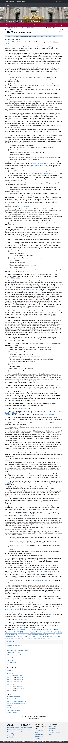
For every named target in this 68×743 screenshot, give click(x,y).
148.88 (60, 481)
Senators (23, 732)
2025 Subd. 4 (9, 677)
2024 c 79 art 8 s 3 (21, 683)
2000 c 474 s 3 (26, 634)
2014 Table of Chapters (13, 652)
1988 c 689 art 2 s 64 (33, 629)
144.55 (27, 286)
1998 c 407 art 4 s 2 (35, 633)
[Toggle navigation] (7, 5)
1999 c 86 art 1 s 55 (49, 633)
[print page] (61, 25)
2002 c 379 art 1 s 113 (20, 636)
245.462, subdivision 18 (24, 206)
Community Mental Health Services (16, 701)
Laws (13, 24)
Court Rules (22, 24)
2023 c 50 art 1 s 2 (21, 688)
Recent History (11, 673)
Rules (17, 24)
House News (52, 726)
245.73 (7, 413)
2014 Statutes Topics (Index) (14, 654)
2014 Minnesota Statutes (11, 27)
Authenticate (54, 32)
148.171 (55, 458)
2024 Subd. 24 (10, 684)
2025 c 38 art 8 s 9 (20, 677)
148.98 (9, 483)
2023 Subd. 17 (10, 690)
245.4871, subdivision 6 (38, 165)
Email (36, 732)
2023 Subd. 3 (9, 686)
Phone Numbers (39, 734)
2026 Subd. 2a (10, 675)
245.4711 (8, 73)
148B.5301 (40, 500)
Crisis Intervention (12, 708)
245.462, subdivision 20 (39, 163)
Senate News (52, 728)
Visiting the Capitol (12, 732)
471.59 (42, 276)
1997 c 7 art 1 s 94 (23, 633)
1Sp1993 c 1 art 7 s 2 (53, 631)
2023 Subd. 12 (10, 688)
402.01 (13, 278)
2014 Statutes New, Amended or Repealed (18, 650)
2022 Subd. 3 (9, 692)
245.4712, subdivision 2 (32, 289)
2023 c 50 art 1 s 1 (20, 686)
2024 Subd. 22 (10, 683)
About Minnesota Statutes (14, 648)
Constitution (30, 24)
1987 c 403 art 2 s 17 (20, 629)
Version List (10, 665)
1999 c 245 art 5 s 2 (14, 634)
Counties (9, 705)
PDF (61, 32)
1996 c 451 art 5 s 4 (11, 633)
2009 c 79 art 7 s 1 (14, 638)
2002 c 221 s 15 (50, 634)
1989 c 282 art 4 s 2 (48, 629)
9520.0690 (52, 414)
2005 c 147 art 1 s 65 (46, 636)
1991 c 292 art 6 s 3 (30, 631)
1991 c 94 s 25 (25, 408)
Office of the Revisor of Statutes (23, 21)
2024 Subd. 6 (9, 681)
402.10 (18, 278)
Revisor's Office (38, 24)
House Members (25, 729)
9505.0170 (8, 291)
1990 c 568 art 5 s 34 (17, 631)
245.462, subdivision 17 (48, 173)
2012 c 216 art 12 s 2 (35, 638)
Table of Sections (11, 660)
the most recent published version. (46, 36)
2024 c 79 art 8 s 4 (21, 684)
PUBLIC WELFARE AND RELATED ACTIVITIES (28, 27)
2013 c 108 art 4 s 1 (48, 638)
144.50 (21, 286)
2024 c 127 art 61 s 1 (21, 681)
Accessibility (10, 734)
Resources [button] (11, 641)
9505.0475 (17, 291)
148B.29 (31, 492)
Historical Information (13, 727)
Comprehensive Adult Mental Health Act (17, 703)
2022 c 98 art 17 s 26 (24, 692)
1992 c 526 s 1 (42, 631)
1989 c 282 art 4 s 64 (27, 619)
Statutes (8, 24)
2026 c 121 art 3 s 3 (19, 675)
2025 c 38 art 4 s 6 (20, 679)
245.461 (9, 29)
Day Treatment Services (13, 710)
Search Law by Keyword (50, 24)
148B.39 (38, 492)
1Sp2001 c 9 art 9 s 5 (38, 634)
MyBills (51, 730)
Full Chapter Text (11, 662)
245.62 (7, 287)
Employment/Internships (13, 729)
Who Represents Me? (26, 727)
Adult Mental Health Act (13, 696)
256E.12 (14, 413)
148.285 (7, 460)
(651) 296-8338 (39, 730)
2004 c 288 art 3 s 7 (33, 636)
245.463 (59, 29)
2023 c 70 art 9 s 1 (21, 690)
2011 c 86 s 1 (24, 638)
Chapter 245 (43, 27)
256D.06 (7, 414)
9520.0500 (43, 414)
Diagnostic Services (12, 712)
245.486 (7, 44)
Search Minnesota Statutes (14, 645)
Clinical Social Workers (13, 698)
